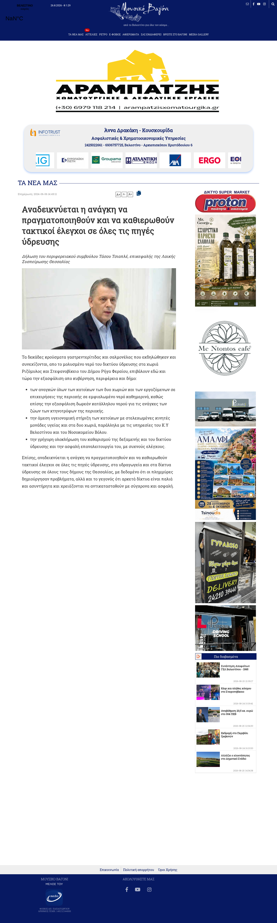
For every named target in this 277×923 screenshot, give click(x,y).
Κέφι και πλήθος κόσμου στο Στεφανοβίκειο (236, 690)
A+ (118, 194)
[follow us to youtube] (258, 4)
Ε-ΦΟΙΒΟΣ (115, 34)
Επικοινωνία (109, 870)
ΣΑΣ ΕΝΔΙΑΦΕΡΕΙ (151, 34)
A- (124, 194)
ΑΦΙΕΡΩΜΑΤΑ (130, 34)
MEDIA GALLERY (199, 34)
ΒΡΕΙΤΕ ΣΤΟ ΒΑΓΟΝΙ (175, 34)
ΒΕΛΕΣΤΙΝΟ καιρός (25, 15)
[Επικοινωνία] (247, 4)
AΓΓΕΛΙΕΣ (91, 33)
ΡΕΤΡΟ (103, 34)
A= (130, 194)
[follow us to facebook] (253, 4)
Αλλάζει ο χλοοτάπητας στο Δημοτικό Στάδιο (235, 757)
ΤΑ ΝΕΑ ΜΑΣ (76, 34)
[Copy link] (138, 193)
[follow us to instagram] (264, 4)
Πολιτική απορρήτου (138, 870)
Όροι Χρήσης (167, 870)
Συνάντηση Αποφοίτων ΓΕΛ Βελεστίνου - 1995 (235, 667)
